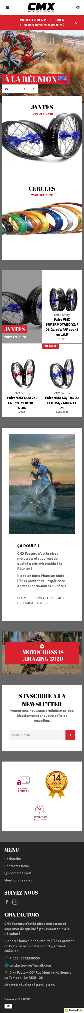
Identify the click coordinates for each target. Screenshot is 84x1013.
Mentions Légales (18, 880)
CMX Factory (22, 999)
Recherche (12, 858)
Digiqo (47, 984)
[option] (42, 66)
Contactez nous (16, 865)
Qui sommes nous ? (19, 872)
